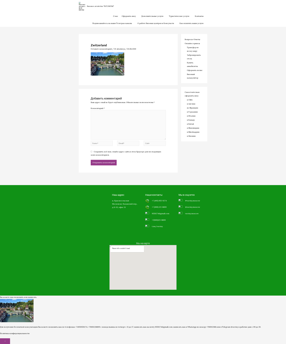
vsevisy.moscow (192, 213)
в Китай (190, 124)
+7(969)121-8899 (159, 220)
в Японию (191, 136)
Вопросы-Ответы (192, 39)
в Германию (192, 112)
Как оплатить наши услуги (191, 23)
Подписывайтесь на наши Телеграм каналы (112, 23)
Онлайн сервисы (192, 43)
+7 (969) (155, 207)
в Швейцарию (193, 132)
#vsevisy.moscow (192, 201)
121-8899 (163, 207)
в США (189, 100)
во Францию (192, 108)
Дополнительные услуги (152, 16)
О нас (115, 16)
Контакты (199, 16)
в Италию (191, 116)
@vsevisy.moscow (192, 207)
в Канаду (191, 120)
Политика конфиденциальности (14, 333)
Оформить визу (129, 16)
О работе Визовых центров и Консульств (155, 23)
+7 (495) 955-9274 (159, 201)
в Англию (191, 104)
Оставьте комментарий (101, 49)
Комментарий (98, 108)
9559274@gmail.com (160, 213)
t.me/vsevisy (157, 226)
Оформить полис (195, 70)
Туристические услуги (179, 16)
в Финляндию (193, 128)
